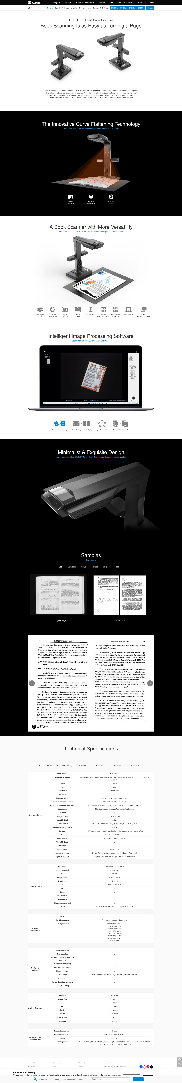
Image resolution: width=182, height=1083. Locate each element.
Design (88, 8)
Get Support (141, 3)
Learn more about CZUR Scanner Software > (91, 340)
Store (152, 3)
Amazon (80, 1067)
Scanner (68, 3)
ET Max (150, 8)
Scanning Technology (62, 8)
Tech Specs (104, 8)
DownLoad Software (124, 3)
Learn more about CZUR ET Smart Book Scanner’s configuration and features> (91, 231)
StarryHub (56, 3)
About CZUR (31, 1063)
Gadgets (102, 3)
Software (82, 8)
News (54, 1067)
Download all (91, 559)
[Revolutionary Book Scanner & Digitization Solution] (34, 2)
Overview (50, 8)
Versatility (74, 8)
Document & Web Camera (85, 3)
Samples (96, 8)
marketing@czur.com (120, 1067)
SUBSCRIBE (138, 1079)
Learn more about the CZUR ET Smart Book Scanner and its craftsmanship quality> (91, 456)
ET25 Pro (141, 8)
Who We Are (31, 1067)
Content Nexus (57, 1063)
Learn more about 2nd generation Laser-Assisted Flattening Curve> (91, 128)
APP (111, 3)
